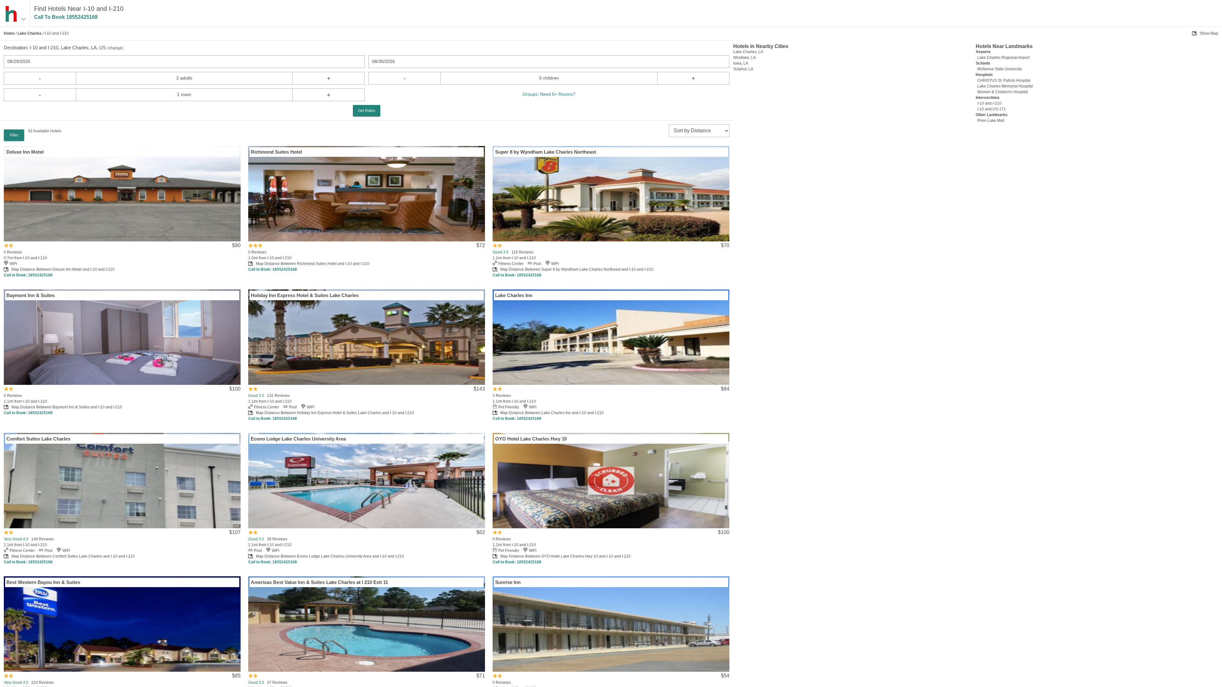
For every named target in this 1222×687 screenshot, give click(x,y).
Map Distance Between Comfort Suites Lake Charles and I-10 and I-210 (73, 556)
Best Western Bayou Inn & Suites (43, 582)
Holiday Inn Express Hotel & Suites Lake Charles (305, 295)
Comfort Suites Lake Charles (38, 438)
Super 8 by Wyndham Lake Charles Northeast (545, 152)
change (115, 48)
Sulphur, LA (743, 69)
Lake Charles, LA (748, 52)
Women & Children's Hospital (1002, 92)
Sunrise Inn (508, 582)
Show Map (1209, 33)
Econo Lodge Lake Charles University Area (298, 438)
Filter (14, 135)
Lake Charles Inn (513, 295)
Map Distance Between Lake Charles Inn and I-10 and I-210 (552, 413)
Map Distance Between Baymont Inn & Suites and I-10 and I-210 (66, 407)
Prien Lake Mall (990, 120)
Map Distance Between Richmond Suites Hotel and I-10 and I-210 (312, 263)
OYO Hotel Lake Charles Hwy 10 (531, 438)
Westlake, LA (744, 57)
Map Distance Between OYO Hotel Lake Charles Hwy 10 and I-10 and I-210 (565, 556)
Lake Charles (30, 33)
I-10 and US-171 (991, 109)
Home (9, 33)
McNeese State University (999, 69)
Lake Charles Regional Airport (1003, 57)
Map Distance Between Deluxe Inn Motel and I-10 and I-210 (63, 269)
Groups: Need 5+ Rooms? (549, 94)
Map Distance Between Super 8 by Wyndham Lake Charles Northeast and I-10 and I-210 (576, 269)
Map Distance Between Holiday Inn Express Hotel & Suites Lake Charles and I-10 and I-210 (335, 413)
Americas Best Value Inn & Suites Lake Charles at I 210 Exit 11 (319, 582)
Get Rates (366, 110)
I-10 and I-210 (989, 103)
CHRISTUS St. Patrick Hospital (1003, 80)
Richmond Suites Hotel (276, 152)
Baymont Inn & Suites (30, 295)
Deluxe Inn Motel (25, 152)
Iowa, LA (740, 63)
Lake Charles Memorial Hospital (1005, 86)
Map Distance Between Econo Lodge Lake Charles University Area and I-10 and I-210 (330, 556)
